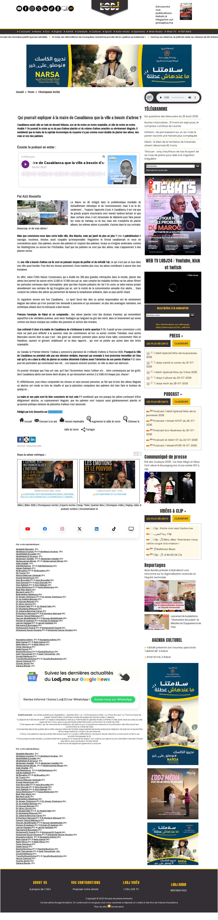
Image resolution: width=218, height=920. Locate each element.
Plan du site (100, 906)
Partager (90, 429)
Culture (96, 31)
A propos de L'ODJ (40, 889)
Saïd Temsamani (24, 654)
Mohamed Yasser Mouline (29, 630)
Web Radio (155, 31)
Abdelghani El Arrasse (27, 556)
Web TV (171, 31)
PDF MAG (185, 31)
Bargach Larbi (23, 592)
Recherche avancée (156, 170)
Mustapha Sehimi (24, 639)
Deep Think (83, 505)
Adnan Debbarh (24, 568)
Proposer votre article (85, 889)
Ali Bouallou (22, 570)
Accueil (20, 92)
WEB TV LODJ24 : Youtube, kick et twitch (173, 264)
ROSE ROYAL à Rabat (159, 657)
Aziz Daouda (22, 582)
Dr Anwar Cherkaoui (26, 597)
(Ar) (58, 654)
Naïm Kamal (22, 642)
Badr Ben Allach (24, 589)
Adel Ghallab (22, 563)
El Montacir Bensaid (26, 613)
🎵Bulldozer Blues (164, 549)
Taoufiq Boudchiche (26, 659)
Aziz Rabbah (22, 585)
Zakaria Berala (23, 666)
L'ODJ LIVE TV (131, 889)
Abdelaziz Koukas (25, 551)
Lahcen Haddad (24, 623)
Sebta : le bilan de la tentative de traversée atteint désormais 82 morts (170, 143)
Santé (69, 31)
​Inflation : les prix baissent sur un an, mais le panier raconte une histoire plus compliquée (170, 133)
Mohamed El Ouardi (25, 628)
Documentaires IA (89, 509)
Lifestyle (82, 31)
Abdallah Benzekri (25, 549)
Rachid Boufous (24, 651)
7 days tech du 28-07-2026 (171, 383)
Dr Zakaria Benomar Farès (29, 611)
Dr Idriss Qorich (24, 604)
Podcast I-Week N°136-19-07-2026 (175, 445)
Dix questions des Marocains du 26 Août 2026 (171, 116)
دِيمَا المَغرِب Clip (162, 534)
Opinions (139, 31)
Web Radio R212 (178, 890)
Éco (47, 31)
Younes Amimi (23, 663)
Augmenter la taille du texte (105, 421)
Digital (57, 31)
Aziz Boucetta (23, 580)
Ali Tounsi (21, 573)
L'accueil (24, 31)
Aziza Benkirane (24, 587)
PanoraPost (55, 411)
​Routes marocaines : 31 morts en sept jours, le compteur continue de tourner (171, 124)
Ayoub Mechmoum (25, 578)
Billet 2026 (30, 505)
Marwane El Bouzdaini (27, 625)
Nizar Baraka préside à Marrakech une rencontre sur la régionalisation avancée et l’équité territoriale (170, 574)
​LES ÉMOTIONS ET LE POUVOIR (110, 494)
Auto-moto (122, 31)
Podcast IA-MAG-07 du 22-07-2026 (175, 440)
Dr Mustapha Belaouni (27, 608)
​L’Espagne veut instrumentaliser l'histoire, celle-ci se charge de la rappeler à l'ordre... (47, 495)
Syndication (117, 906)
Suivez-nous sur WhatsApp (113, 699)
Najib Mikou (22, 644)
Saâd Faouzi (22, 649)
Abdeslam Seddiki (25, 558)
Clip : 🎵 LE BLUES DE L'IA (167, 554)
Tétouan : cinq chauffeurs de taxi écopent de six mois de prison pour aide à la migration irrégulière (171, 155)
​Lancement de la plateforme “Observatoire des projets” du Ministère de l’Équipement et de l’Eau (186, 621)
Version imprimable (74, 421)
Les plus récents (157, 343)
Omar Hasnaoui (24, 647)
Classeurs (181, 343)
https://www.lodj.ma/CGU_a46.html (173, 327)
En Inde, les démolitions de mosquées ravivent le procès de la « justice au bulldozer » (73, 37)
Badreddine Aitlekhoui (27, 594)
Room (31, 92)
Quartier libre (97, 505)
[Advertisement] (80, 105)
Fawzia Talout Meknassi (28, 616)
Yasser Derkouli (24, 661)
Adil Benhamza (23, 566)
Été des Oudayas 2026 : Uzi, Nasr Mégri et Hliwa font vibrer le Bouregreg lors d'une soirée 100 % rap (171, 465)
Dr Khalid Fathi (23, 606)
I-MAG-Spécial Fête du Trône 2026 (175, 372)
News (37, 31)
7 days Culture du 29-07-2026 (172, 378)
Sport (108, 31)
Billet (20, 505)
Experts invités (67, 505)
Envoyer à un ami (48, 421)
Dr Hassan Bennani (25, 601)
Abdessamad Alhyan (26, 561)
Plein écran (193, 275)
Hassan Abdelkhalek (26, 618)
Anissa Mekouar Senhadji (28, 575)
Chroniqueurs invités (49, 92)
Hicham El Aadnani (25, 620)
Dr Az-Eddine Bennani (26, 599)
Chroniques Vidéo (115, 505)
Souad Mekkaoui (24, 656)
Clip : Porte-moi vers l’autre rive (173, 528)
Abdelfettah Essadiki (26, 554)
